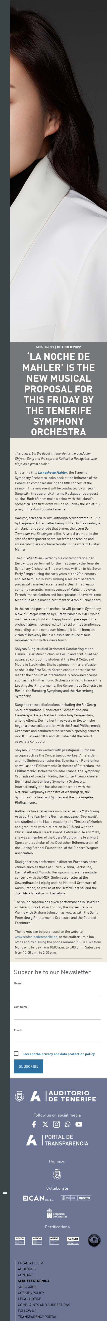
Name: (18, 983)
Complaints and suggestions (44, 1305)
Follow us (27, 1311)
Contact (25, 1275)
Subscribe (27, 1287)
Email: (18, 1030)
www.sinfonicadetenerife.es (36, 937)
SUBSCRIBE (29, 1066)
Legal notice (29, 1299)
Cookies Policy (31, 1293)
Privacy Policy (31, 1263)
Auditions (27, 1269)
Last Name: (21, 1007)
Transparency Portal (37, 1317)
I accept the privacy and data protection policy (59, 1054)
